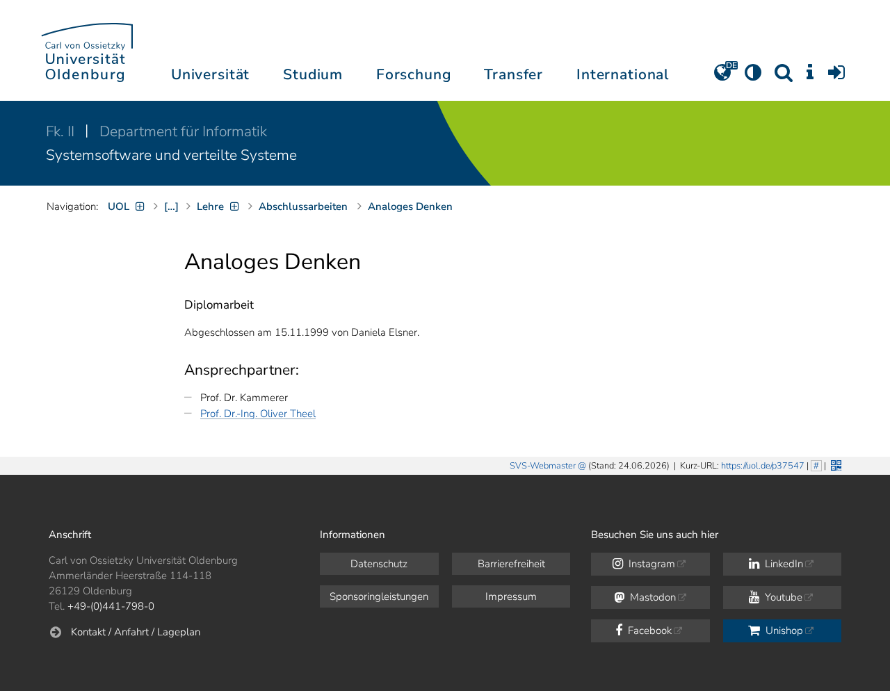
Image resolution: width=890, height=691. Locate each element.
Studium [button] (313, 74)
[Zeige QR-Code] (834, 464)
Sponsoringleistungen (379, 596)
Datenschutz (378, 564)
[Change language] (722, 77)
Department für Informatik (183, 131)
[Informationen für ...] (810, 77)
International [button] (622, 74)
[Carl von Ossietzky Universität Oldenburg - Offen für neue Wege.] (87, 50)
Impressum (511, 596)
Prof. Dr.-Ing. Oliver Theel (258, 414)
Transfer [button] (513, 74)
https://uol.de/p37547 (762, 466)
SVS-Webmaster (543, 466)
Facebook (648, 630)
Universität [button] (210, 74)
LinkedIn (782, 564)
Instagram (650, 564)
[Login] (836, 77)
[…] (171, 206)
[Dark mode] (753, 77)
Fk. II (62, 131)
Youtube (782, 597)
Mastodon (651, 597)
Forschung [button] (413, 74)
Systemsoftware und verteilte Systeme (171, 155)
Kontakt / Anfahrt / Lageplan (135, 632)
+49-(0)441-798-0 (110, 606)
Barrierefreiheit (511, 564)
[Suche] (783, 77)
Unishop (783, 630)
